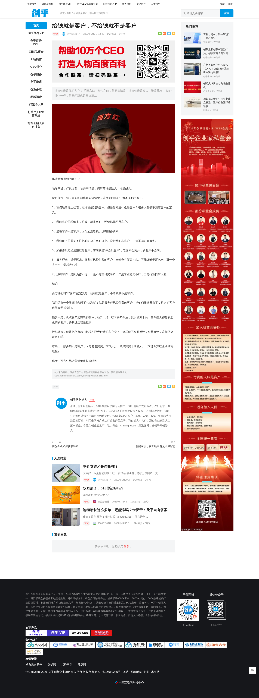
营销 (69, 13)
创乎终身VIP (65, 3)
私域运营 (36, 96)
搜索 (226, 13)
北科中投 (66, 664)
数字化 (206, 110)
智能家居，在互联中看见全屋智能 (155, 446)
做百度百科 (47, 3)
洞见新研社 (103, 501)
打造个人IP (36, 104)
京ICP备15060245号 (108, 671)
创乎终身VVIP (36, 42)
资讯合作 (141, 3)
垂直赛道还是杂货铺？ (100, 466)
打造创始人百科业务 (36, 125)
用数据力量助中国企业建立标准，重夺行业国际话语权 (216, 102)
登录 (222, 3)
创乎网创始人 (73, 34)
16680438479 (104, 523)
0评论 (122, 34)
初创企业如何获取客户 (65, 446)
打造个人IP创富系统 (36, 114)
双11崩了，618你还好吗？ (103, 488)
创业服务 (31, 3)
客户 (55, 387)
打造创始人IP (110, 3)
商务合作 (126, 3)
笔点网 (82, 664)
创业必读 (36, 89)
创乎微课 (36, 81)
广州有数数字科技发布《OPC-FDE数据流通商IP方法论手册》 (216, 68)
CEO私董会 (36, 51)
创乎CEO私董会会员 (87, 3)
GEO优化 (36, 66)
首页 (62, 13)
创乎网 (52, 664)
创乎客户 (207, 76)
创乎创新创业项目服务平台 (65, 671)
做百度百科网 (34, 664)
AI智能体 (36, 59)
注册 (230, 3)
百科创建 (207, 42)
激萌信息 (137, 671)
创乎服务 (36, 74)
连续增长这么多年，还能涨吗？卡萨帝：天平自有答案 (125, 510)
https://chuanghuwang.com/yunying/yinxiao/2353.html (81, 375)
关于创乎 (155, 3)
